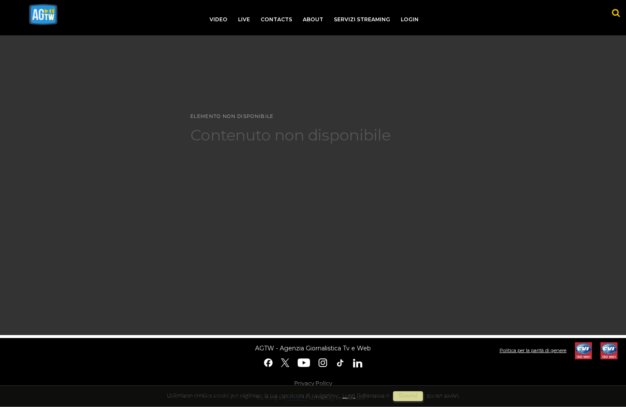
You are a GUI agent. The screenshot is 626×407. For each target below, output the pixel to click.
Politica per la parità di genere (533, 350)
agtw (43, 14)
